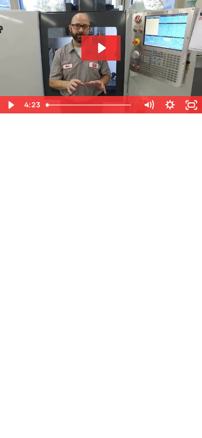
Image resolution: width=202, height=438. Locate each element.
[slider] (89, 105)
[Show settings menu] (170, 105)
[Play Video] (10, 105)
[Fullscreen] (191, 105)
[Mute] (148, 105)
